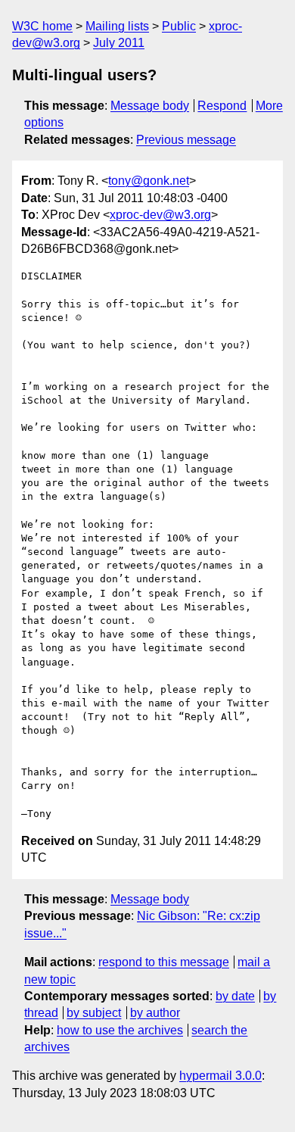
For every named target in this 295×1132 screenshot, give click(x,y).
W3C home (42, 26)
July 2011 (118, 42)
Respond (222, 105)
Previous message (186, 139)
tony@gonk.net (148, 180)
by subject (94, 1012)
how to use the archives (120, 1030)
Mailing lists (117, 26)
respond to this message (163, 962)
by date (235, 996)
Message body (149, 105)
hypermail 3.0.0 (220, 1075)
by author (155, 1012)
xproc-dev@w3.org (160, 214)
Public (179, 26)
